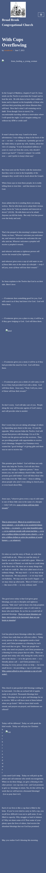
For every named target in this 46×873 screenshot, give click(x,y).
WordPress (31, 870)
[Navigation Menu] (41, 14)
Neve (13, 870)
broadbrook (8, 50)
